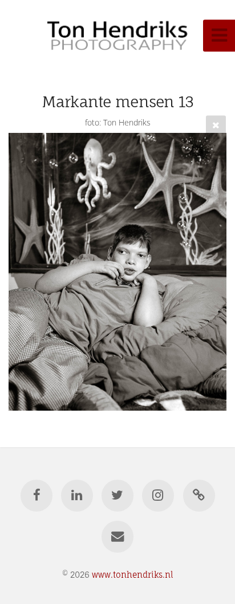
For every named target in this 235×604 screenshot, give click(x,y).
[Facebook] (36, 496)
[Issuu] (198, 496)
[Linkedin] (77, 496)
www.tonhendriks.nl (132, 574)
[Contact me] (117, 537)
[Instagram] (158, 496)
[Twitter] (117, 496)
